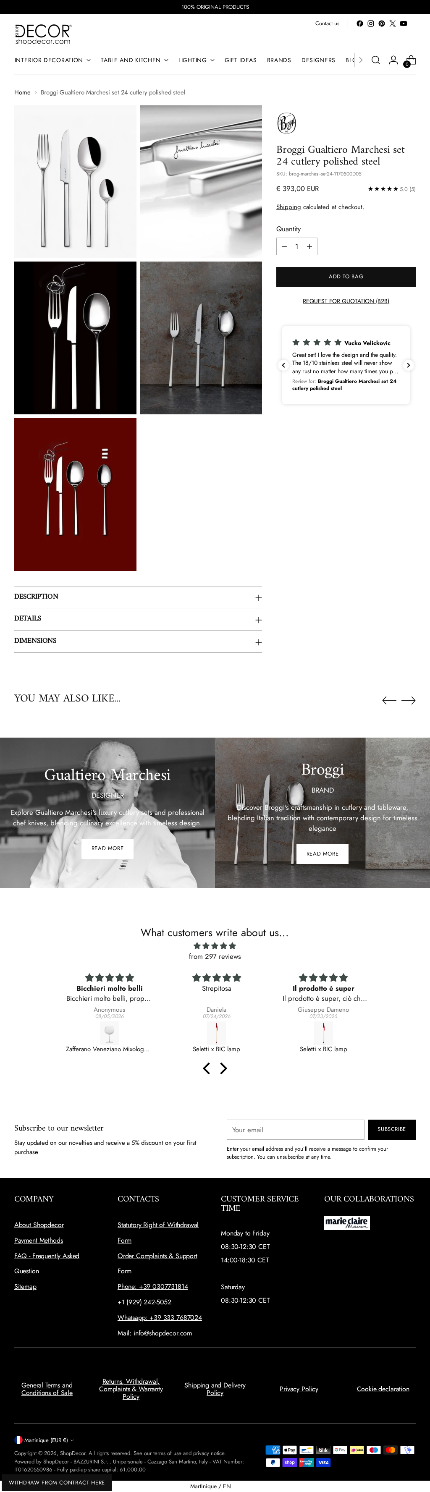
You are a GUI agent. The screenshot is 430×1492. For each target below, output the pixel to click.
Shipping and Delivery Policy (215, 1389)
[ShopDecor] (43, 34)
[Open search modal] (375, 60)
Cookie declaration (383, 1389)
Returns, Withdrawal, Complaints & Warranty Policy (131, 1389)
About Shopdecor (39, 1225)
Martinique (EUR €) (46, 1440)
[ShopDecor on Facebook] (360, 23)
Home (22, 92)
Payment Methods (38, 1240)
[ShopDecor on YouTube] (403, 23)
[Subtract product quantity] (284, 246)
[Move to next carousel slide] (408, 700)
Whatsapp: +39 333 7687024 (160, 1317)
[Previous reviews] (283, 365)
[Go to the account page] (393, 60)
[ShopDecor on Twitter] (392, 23)
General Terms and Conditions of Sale (47, 1389)
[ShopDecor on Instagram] (371, 23)
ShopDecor (72, 1453)
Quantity (288, 229)
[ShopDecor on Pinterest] (381, 23)
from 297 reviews (215, 956)
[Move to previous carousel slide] (389, 701)
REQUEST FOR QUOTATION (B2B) (346, 301)
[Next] (360, 60)
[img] (214, 946)
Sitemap (25, 1286)
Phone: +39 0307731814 (153, 1286)
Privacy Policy (299, 1389)
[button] (346, 365)
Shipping (288, 207)
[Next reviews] (408, 365)
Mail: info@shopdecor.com (155, 1333)
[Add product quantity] (309, 246)
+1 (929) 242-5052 (144, 1302)
